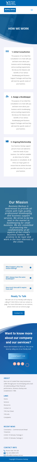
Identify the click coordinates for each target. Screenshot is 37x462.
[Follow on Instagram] (22, 363)
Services (6, 402)
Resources (7, 405)
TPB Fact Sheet (9, 411)
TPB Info (6, 414)
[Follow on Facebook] (14, 363)
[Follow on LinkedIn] (18, 363)
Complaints (7, 417)
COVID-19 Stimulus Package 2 (13, 438)
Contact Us (18, 313)
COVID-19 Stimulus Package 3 (13, 435)
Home (6, 399)
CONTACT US (18, 356)
